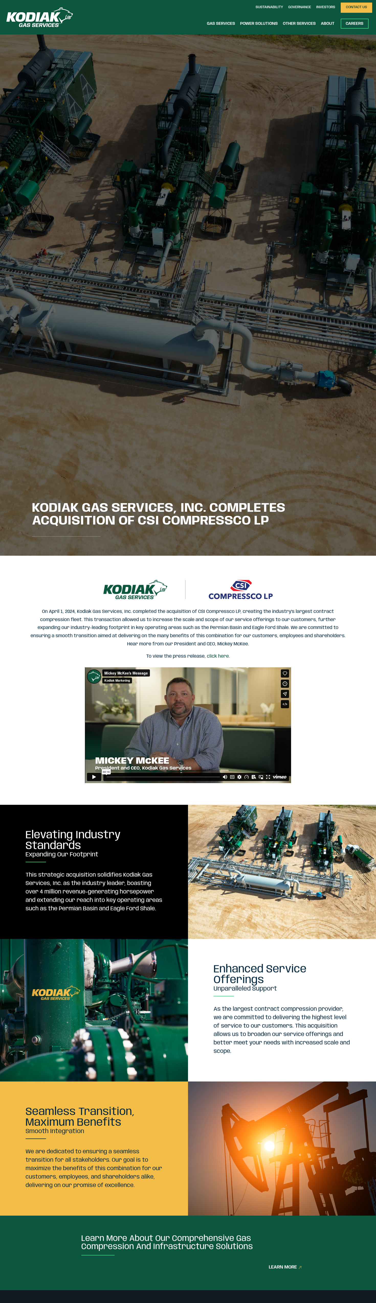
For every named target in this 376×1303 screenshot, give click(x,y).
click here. (218, 656)
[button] (269, 7)
